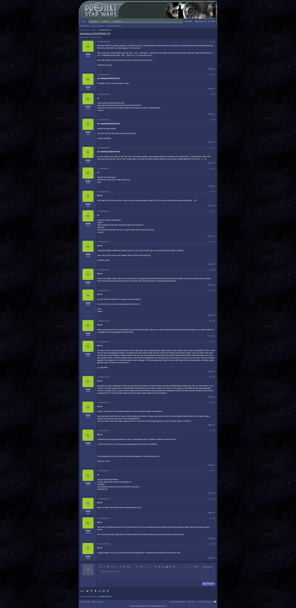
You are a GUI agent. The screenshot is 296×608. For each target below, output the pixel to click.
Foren (84, 21)
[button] (99, 21)
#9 (214, 242)
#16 (213, 430)
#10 (213, 270)
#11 (213, 290)
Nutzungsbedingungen (178, 602)
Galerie (105, 21)
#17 (213, 471)
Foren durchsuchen (98, 26)
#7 (214, 192)
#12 (213, 321)
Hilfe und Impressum (205, 602)
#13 (213, 342)
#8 (214, 211)
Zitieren (212, 69)
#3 (214, 94)
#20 (213, 544)
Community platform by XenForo (148, 606)
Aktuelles (93, 21)
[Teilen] (211, 41)
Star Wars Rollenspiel (114, 26)
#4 (214, 120)
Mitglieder (117, 21)
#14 (213, 377)
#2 (214, 75)
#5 (214, 148)
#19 (213, 518)
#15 (213, 402)
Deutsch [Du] (98, 602)
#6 (214, 168)
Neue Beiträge (85, 26)
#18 (213, 499)
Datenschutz (192, 602)
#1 (214, 42)
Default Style (86, 602)
